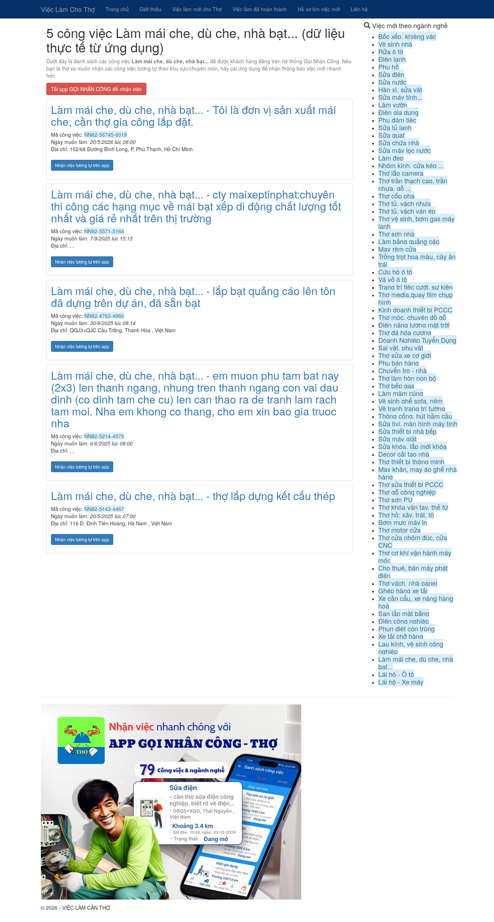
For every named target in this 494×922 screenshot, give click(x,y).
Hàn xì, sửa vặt (400, 89)
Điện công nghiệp (403, 621)
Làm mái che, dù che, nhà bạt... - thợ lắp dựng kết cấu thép (193, 495)
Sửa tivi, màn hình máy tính (417, 423)
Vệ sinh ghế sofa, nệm (410, 400)
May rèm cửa (397, 248)
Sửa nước (392, 81)
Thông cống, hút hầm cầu (415, 416)
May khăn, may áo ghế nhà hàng (417, 472)
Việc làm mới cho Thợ (197, 9)
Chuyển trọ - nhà (402, 370)
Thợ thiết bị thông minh (411, 461)
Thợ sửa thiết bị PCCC (410, 484)
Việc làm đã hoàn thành (260, 9)
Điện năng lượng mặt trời (414, 324)
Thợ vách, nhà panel (407, 583)
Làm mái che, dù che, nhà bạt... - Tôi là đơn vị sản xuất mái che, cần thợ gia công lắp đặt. (193, 115)
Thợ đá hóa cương (404, 332)
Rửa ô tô (390, 51)
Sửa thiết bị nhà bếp (407, 431)
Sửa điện (391, 74)
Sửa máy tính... (400, 97)
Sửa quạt (391, 135)
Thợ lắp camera (400, 173)
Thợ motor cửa (399, 529)
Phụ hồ (388, 66)
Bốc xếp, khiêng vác (407, 36)
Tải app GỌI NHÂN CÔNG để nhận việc (96, 89)
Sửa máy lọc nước (404, 150)
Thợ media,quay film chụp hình (415, 298)
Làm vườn (392, 104)
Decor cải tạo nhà (403, 453)
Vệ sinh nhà (395, 43)
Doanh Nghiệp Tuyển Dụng (417, 340)
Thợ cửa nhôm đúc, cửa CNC (412, 541)
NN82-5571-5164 (104, 231)
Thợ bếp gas (396, 385)
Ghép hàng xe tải (402, 590)
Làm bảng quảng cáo (408, 241)
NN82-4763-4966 (104, 315)
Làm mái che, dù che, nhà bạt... (415, 662)
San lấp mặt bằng (403, 613)
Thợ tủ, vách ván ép (406, 210)
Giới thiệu (150, 9)
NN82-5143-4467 (104, 508)
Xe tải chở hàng (400, 636)
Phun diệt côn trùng (406, 628)
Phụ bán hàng (398, 362)
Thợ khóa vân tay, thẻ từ (413, 507)
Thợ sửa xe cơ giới (404, 355)
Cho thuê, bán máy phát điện (413, 571)
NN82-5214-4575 (104, 436)
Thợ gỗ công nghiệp (407, 491)
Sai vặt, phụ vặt (400, 347)
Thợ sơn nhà (396, 233)
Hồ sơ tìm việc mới (319, 9)
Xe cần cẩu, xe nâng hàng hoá (415, 601)
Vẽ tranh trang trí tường (411, 408)
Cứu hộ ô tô (395, 271)
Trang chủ (117, 9)
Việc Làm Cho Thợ (68, 9)
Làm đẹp (391, 157)
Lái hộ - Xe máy (400, 681)
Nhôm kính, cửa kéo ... (411, 165)
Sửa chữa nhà (398, 142)
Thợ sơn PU (395, 499)
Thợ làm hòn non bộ (407, 378)
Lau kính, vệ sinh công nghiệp (410, 647)
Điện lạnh (392, 59)
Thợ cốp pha (396, 195)
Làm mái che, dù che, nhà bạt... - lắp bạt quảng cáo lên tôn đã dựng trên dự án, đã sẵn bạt (193, 296)
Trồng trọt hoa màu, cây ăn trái (417, 260)
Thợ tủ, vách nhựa (404, 203)
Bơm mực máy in (402, 522)
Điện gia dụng (398, 112)
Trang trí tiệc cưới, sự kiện (415, 286)
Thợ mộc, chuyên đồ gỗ (412, 317)
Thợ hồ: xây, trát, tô (406, 514)
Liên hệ (359, 9)
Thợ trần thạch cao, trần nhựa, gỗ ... (412, 184)
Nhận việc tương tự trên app (82, 165)
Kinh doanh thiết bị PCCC (415, 309)
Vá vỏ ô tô (392, 279)
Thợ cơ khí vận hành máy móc (414, 556)
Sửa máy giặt (397, 438)
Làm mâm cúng (400, 393)
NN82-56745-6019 (105, 134)
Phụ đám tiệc (397, 119)
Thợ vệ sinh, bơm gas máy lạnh (416, 222)
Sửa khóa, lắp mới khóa (412, 446)
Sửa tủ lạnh (395, 127)
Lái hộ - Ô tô (396, 674)
